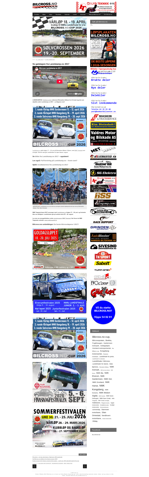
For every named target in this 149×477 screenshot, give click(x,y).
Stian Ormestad (50, 59)
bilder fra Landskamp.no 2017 (47, 156)
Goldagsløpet (105, 346)
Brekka (108, 340)
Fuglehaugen (97, 343)
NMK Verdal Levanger (103, 400)
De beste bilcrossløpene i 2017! (66, 224)
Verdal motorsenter (106, 418)
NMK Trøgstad (78, 150)
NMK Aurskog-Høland (105, 370)
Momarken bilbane (57, 463)
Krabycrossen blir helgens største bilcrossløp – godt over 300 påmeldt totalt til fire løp (56, 461)
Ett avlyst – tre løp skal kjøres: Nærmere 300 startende (47, 457)
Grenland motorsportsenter (101, 348)
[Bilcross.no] (45, 9)
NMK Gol (108, 379)
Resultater (58, 14)
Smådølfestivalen (104, 405)
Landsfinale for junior (106, 356)
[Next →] (85, 466)
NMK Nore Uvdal (105, 398)
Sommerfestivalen (104, 407)
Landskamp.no (37, 150)
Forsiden (36, 14)
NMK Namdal (102, 396)
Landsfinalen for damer (100, 364)
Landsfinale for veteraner (98, 358)
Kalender (67, 14)
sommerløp (96, 409)
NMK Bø (99, 373)
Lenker (75, 14)
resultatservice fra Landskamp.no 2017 (52, 165)
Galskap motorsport (44, 463)
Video (50, 14)
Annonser (83, 14)
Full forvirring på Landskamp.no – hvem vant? (59, 160)
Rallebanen (96, 403)
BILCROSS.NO (96, 434)
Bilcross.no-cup (101, 336)
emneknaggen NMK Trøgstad (62, 218)
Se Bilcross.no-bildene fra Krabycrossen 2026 (45, 459)
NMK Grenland (98, 382)
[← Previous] (34, 466)
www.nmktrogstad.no (50, 220)
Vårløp (94, 421)
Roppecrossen (105, 403)
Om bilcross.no (108, 14)
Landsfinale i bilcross (101, 361)
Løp (81, 454)
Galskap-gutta (47, 100)
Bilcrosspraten (98, 340)
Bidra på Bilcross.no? (95, 14)
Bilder (44, 14)
